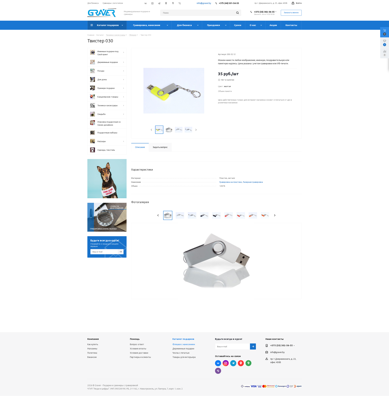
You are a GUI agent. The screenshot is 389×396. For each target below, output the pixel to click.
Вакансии (92, 357)
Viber (179, 3)
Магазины (92, 348)
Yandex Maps (248, 363)
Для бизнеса (93, 3)
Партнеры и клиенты (140, 357)
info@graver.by (204, 3)
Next (196, 130)
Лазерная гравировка (253, 182)
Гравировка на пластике (230, 182)
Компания (93, 339)
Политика (92, 353)
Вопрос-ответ (137, 344)
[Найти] (237, 13)
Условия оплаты (138, 348)
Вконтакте (145, 3)
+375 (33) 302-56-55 (264, 11)
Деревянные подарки (183, 348)
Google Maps (166, 3)
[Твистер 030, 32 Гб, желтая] (173, 90)
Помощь (135, 339)
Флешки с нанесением (183, 344)
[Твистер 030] (216, 261)
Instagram (152, 3)
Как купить (92, 344)
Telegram (159, 3)
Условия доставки (139, 353)
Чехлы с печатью (180, 353)
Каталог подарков (183, 339)
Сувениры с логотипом (113, 3)
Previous (151, 130)
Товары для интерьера (184, 357)
